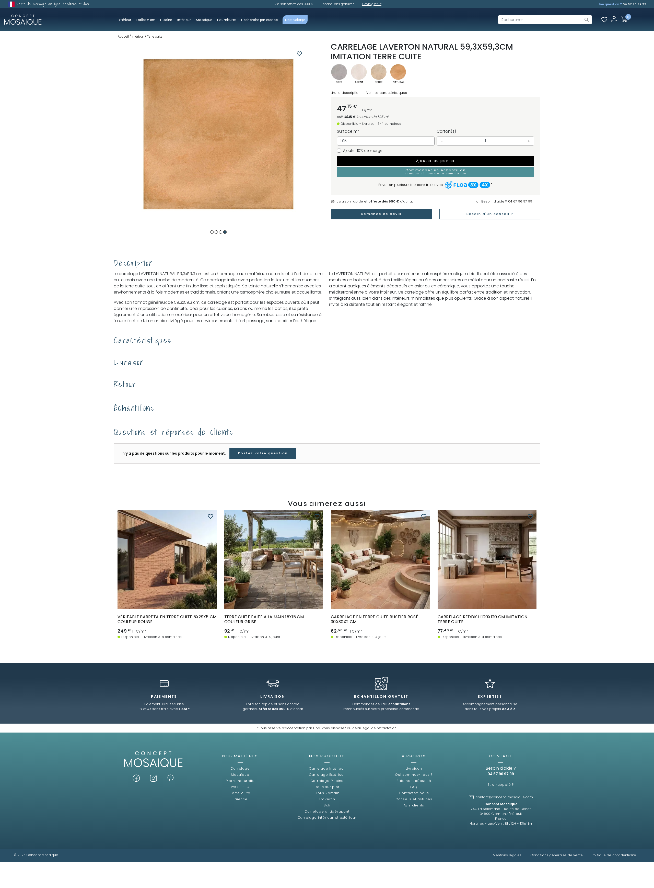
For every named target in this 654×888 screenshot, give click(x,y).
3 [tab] (220, 232)
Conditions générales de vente (556, 855)
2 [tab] (216, 232)
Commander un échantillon (435, 171)
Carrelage (240, 768)
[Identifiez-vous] (614, 19)
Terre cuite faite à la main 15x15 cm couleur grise (264, 619)
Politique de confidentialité (614, 855)
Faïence (240, 799)
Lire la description (345, 93)
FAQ (413, 787)
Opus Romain (327, 793)
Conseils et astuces (413, 799)
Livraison (414, 768)
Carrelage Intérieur (327, 768)
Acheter (167, 604)
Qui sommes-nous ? (414, 774)
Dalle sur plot (326, 787)
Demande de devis (381, 214)
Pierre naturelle (240, 781)
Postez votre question (263, 453)
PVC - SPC (240, 787)
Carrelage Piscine (327, 781)
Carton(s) (446, 131)
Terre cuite (240, 793)
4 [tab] (225, 232)
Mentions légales (507, 855)
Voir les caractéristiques (386, 93)
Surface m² (348, 131)
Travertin (327, 799)
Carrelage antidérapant (327, 811)
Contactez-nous (414, 793)
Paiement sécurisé (413, 781)
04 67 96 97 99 (634, 4)
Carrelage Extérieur (327, 774)
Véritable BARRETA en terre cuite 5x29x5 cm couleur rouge (167, 619)
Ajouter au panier (435, 161)
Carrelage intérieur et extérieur (327, 817)
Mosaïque (240, 774)
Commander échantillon (273, 604)
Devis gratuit (371, 4)
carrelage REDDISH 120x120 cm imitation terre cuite (483, 619)
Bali (327, 805)
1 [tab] (212, 232)
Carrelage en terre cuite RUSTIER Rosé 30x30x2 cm (374, 619)
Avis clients (414, 805)
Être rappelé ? (500, 784)
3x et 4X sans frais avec (164, 709)
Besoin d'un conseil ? (489, 214)
